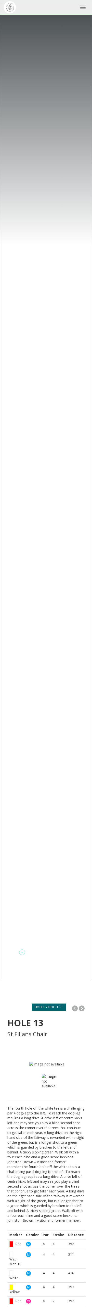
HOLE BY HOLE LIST (49, 1007)
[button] (12, 952)
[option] (50, 1083)
